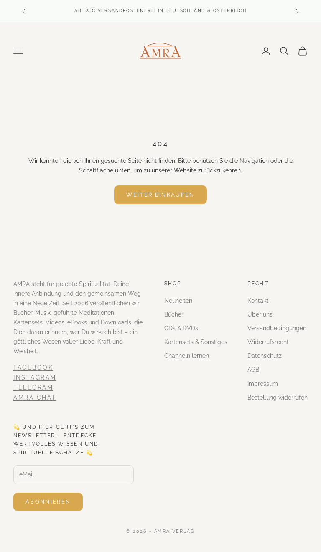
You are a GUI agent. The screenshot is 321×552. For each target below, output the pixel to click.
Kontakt (257, 300)
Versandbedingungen (276, 328)
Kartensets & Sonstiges (195, 342)
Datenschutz (264, 355)
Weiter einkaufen (160, 195)
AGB (253, 369)
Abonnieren (48, 502)
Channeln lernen (186, 355)
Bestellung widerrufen (277, 397)
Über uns (260, 314)
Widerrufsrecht (268, 342)
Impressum (262, 383)
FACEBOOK (33, 367)
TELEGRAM (33, 387)
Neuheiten (178, 300)
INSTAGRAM (34, 377)
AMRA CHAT (34, 397)
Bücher (173, 314)
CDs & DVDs (181, 328)
